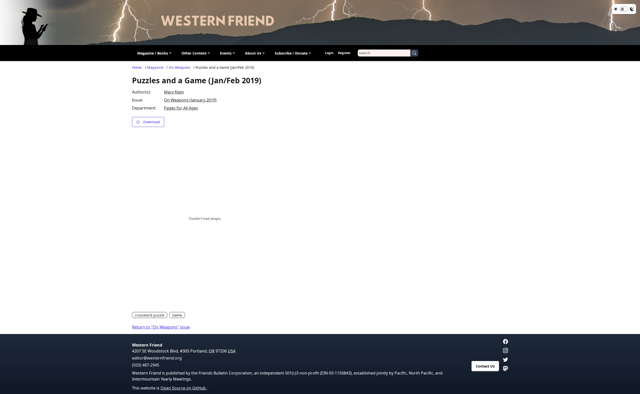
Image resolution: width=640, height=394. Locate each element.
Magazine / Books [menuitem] (152, 53)
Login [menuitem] (329, 53)
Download (151, 122)
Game (177, 315)
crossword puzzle (149, 315)
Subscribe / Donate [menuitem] (291, 53)
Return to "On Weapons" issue (161, 327)
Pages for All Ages (181, 108)
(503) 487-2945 (145, 365)
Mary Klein (174, 92)
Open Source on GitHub (183, 388)
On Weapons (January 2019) (190, 100)
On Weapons (179, 67)
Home (137, 67)
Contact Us (485, 366)
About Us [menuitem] (253, 53)
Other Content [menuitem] (194, 53)
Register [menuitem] (344, 53)
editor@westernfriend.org (157, 358)
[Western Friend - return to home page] (320, 22)
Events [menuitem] (226, 53)
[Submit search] (414, 53)
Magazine (155, 67)
